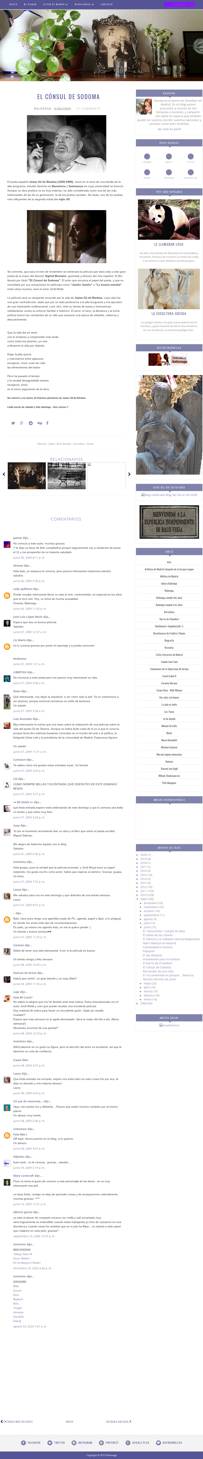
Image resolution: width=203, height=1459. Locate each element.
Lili (15, 779)
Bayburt (18, 1299)
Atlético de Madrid (169, 576)
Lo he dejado (169, 719)
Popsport (149, 951)
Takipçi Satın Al (22, 1254)
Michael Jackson (169, 747)
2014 (143, 879)
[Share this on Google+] (20, 423)
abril (147, 987)
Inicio (69, 1421)
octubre (149, 911)
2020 (143, 855)
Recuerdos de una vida (158, 971)
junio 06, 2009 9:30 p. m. (29, 581)
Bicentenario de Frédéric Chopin (169, 633)
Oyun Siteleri (21, 1258)
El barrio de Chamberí (157, 963)
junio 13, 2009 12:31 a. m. (30, 1204)
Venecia (169, 761)
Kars (16, 1294)
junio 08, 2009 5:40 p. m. (29, 1121)
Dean (16, 691)
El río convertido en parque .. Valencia (168, 975)
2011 (143, 891)
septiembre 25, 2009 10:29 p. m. (34, 1236)
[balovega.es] (169, 365)
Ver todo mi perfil (169, 129)
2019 (143, 859)
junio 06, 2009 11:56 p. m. (30, 609)
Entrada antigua (117, 1421)
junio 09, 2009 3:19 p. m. (29, 1168)
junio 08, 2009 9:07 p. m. (29, 1148)
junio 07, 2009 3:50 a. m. (29, 711)
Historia (42, 443)
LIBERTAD (20, 672)
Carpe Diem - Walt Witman (169, 690)
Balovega (169, 591)
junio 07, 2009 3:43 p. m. (29, 817)
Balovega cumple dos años (169, 598)
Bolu (16, 1303)
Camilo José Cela (169, 662)
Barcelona (169, 612)
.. (14, 913)
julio (147, 923)
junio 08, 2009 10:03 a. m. (30, 965)
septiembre (152, 915)
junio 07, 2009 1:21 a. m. (29, 664)
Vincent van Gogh (169, 769)
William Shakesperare (169, 776)
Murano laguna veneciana (169, 754)
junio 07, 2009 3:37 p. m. (29, 794)
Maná (169, 733)
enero (148, 999)
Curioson (19, 759)
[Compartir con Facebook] (46, 423)
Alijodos (18, 1156)
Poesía (90, 443)
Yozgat (17, 1307)
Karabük (18, 1316)
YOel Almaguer (169, 783)
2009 (143, 899)
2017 (143, 867)
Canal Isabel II (169, 676)
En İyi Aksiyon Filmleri (26, 1262)
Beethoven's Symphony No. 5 (169, 626)
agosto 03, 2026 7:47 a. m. (30, 1326)
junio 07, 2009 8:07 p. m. (29, 905)
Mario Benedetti (169, 740)
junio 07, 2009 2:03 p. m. (29, 771)
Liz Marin (19, 640)
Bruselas (169, 647)
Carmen (18, 945)
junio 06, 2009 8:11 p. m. (29, 557)
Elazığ (17, 1320)
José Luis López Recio (27, 617)
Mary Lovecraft (23, 1175)
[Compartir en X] (11, 423)
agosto (148, 919)
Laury (17, 889)
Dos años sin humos (169, 697)
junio (147, 927)
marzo (148, 991)
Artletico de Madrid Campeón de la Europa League (169, 569)
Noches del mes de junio (159, 979)
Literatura (79, 443)
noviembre (151, 907)
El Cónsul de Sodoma (157, 967)
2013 (143, 883)
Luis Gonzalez (22, 719)
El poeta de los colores (158, 935)
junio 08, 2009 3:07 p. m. (29, 1065)
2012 (143, 887)
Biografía (169, 640)
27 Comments (88, 108)
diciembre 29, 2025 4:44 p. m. (32, 1268)
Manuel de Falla (169, 726)
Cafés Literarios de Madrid (169, 655)
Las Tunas (169, 712)
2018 (143, 863)
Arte (169, 562)
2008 (143, 1003)
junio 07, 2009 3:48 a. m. (29, 683)
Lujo (16, 992)
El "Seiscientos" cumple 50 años (164, 931)
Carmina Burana (169, 683)
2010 (143, 895)
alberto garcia (22, 1212)
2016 (143, 871)
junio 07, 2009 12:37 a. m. (30, 632)
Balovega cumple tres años (169, 605)
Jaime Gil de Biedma (60, 443)
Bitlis (16, 1286)
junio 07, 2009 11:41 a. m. (30, 752)
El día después (152, 955)
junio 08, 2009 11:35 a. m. (30, 984)
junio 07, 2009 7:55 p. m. (29, 882)
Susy (16, 825)
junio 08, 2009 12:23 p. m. (30, 1033)
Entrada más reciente (18, 1421)
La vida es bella (169, 704)
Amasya (18, 1312)
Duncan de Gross (24, 973)
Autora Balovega (169, 583)
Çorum (17, 1290)
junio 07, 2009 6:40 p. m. (29, 854)
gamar (17, 538)
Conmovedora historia (157, 947)
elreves (18, 565)
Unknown (20, 1129)
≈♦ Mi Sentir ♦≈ (23, 802)
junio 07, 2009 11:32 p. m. (30, 937)
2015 (143, 875)
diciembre (151, 903)
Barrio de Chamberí (169, 619)
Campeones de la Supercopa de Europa (169, 669)
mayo (148, 983)
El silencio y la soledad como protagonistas (171, 939)
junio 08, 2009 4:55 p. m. (29, 1093)
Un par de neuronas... (28, 1101)
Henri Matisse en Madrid (159, 943)
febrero (149, 995)
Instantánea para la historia (161, 959)
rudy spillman (22, 589)
